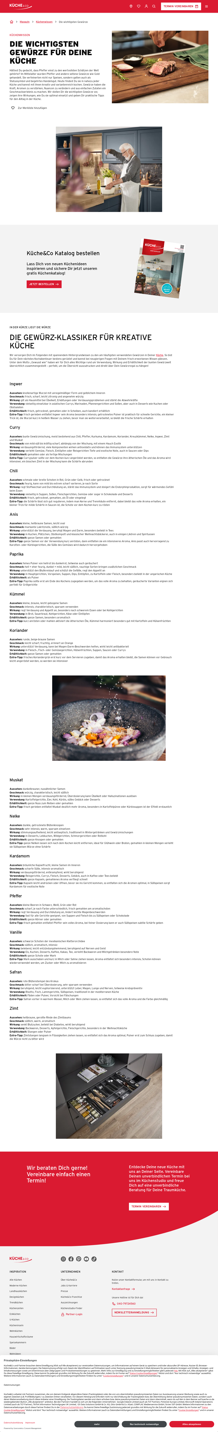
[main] (109, 612)
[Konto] (146, 6)
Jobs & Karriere (69, 1285)
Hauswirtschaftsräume (21, 1336)
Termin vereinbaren (178, 6)
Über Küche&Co (69, 1279)
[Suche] (154, 6)
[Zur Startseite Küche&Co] (21, 6)
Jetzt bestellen (41, 284)
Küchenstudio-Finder (71, 1308)
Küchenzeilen (16, 1308)
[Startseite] (11, 22)
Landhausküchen (18, 1291)
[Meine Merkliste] (139, 6)
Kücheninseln (16, 1325)
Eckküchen (15, 1313)
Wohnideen (15, 1353)
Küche (159, 355)
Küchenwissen (20, 35)
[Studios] (131, 6)
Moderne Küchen (18, 1285)
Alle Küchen (16, 1279)
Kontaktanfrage (121, 1289)
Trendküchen (16, 1302)
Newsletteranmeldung (131, 1312)
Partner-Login (74, 1314)
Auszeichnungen (69, 1302)
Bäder (13, 1348)
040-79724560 (126, 1303)
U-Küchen (14, 1319)
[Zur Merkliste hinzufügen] (13, 108)
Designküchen (17, 1296)
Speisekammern (18, 1342)
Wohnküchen (16, 1330)
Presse (64, 1291)
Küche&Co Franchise (71, 1296)
